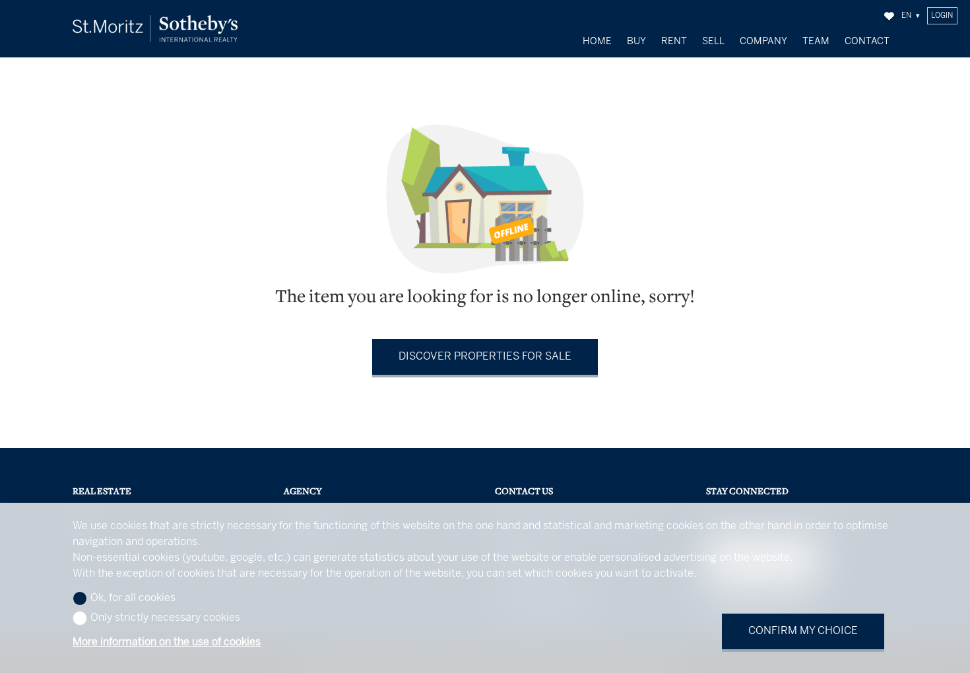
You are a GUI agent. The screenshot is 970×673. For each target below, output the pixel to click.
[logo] (155, 28)
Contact (867, 41)
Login (942, 16)
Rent (674, 41)
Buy (636, 41)
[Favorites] (889, 16)
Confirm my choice (803, 631)
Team (815, 41)
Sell (713, 41)
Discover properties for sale (485, 357)
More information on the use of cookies (167, 642)
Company (763, 41)
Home (597, 41)
